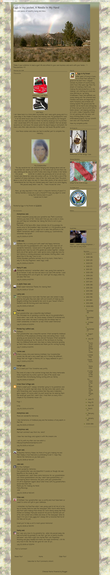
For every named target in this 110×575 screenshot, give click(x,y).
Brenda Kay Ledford (24, 329)
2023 (88, 263)
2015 (88, 288)
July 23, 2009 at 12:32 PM (25, 544)
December (90, 311)
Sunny (19, 530)
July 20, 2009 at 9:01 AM (25, 460)
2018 (88, 279)
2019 (88, 275)
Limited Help (90, 356)
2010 (88, 303)
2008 (88, 424)
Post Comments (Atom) (45, 561)
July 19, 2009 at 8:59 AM (25, 425)
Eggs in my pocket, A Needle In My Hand (36, 7)
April (90, 405)
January (91, 418)
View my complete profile (78, 123)
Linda (19, 241)
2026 (88, 254)
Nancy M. (20, 268)
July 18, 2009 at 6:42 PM (25, 409)
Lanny (19, 294)
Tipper (19, 450)
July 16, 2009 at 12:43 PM (25, 324)
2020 (88, 272)
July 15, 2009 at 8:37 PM (25, 280)
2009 (88, 306)
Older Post (62, 556)
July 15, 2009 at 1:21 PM (25, 236)
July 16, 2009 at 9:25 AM (25, 306)
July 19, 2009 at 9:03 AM (25, 445)
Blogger (64, 572)
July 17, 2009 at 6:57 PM (25, 361)
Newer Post (19, 556)
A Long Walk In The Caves (90, 374)
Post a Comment (21, 549)
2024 (88, 260)
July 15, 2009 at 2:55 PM (25, 263)
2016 (88, 285)
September (90, 329)
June (90, 399)
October (90, 322)
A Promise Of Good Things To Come (90, 346)
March (90, 408)
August (90, 334)
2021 (88, 269)
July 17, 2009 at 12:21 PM (25, 347)
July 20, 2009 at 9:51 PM (25, 526)
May (89, 402)
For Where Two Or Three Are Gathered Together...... (90, 387)
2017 (88, 282)
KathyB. (19, 366)
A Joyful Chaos (22, 284)
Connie (19, 351)
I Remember (90, 366)
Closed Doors (90, 361)
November (90, 317)
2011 (87, 300)
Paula (19, 310)
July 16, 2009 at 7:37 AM (25, 290)
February (91, 413)
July (89, 339)
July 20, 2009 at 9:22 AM (25, 493)
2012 (88, 297)
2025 (88, 257)
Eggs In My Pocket (83, 74)
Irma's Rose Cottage (24, 384)
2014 (88, 291)
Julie (18, 464)
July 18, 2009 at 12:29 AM (25, 380)
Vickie (19, 497)
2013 (88, 294)
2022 (88, 266)
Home (41, 556)
